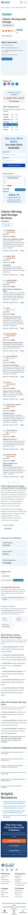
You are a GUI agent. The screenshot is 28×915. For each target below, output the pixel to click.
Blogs (2, 894)
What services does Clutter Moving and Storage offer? (12, 759)
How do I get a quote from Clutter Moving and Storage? (13, 773)
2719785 (4, 620)
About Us (3, 890)
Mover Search (4, 879)
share (22, 250)
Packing (3, 682)
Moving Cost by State (21, 883)
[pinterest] (17, 869)
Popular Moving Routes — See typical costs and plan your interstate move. (14, 802)
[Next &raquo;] (18, 482)
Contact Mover (7, 59)
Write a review (19, 896)
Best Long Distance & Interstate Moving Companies (15, 816)
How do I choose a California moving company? (11, 786)
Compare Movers (14, 850)
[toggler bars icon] (25, 2)
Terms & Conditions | (16, 903)
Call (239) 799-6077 (14, 841)
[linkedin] (7, 869)
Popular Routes (5, 883)
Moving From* (6, 152)
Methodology (4, 892)
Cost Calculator (14, 845)
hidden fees (17, 665)
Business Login (19, 892)
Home (2, 7)
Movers (8, 7)
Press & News (4, 896)
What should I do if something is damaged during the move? (13, 779)
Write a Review (7, 36)
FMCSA (19, 657)
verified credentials (8, 610)
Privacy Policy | (6, 903)
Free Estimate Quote (14, 165)
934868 (18, 620)
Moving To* (6, 157)
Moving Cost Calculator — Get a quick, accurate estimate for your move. (14, 807)
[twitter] (12, 869)
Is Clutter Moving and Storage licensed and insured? (12, 752)
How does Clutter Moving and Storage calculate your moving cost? (12, 766)
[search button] (21, 2)
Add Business (18, 890)
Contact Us (18, 894)
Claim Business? (8, 25)
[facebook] (2, 869)
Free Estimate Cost (14, 201)
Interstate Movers (6, 881)
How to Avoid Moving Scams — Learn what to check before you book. (14, 811)
